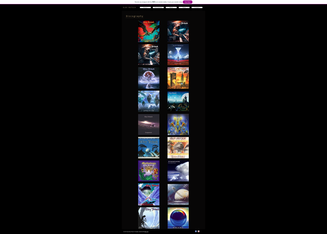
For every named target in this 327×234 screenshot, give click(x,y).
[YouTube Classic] (198, 231)
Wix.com (146, 231)
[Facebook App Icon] (196, 231)
